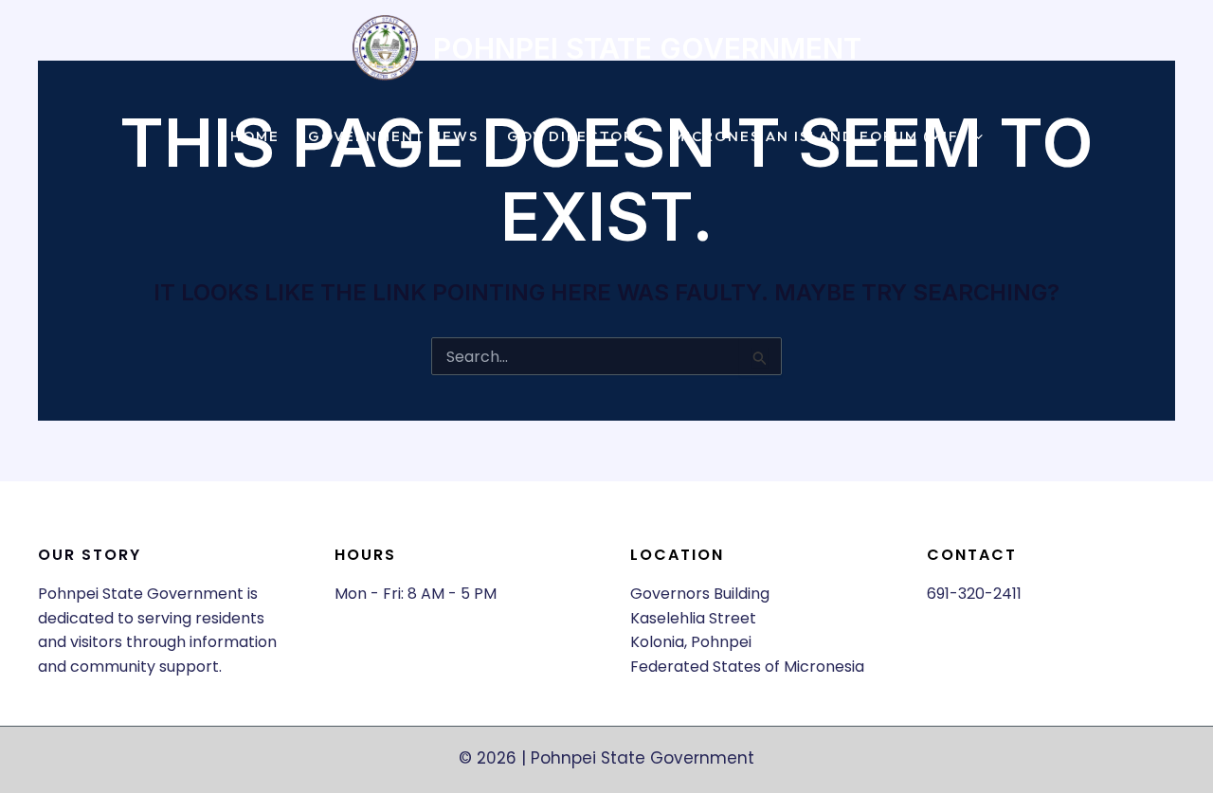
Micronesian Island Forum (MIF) (819, 137)
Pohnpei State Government (647, 48)
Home (255, 137)
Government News (393, 137)
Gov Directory (575, 137)
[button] (974, 137)
